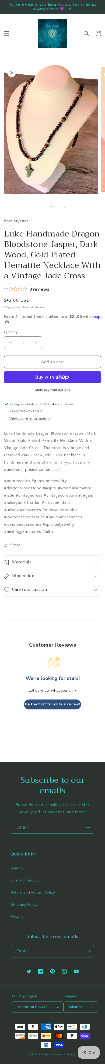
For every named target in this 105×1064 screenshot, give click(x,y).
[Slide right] (64, 207)
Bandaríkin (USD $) (32, 1007)
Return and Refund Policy (33, 892)
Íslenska (75, 1007)
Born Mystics (45, 1054)
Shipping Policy (24, 904)
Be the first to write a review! (52, 704)
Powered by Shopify (65, 1054)
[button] (7, 33)
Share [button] (15, 545)
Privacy (17, 917)
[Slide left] (41, 207)
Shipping (10, 307)
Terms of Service (25, 880)
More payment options (52, 390)
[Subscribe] (88, 827)
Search (17, 868)
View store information (29, 419)
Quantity (11, 332)
